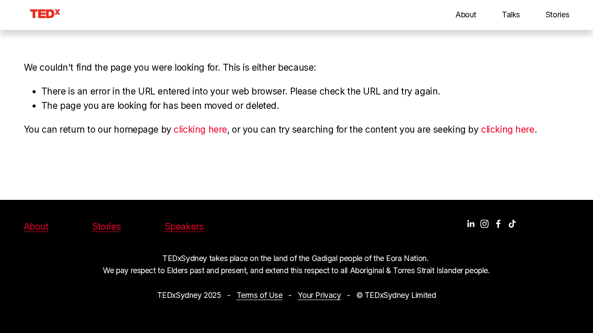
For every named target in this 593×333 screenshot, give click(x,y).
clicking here (200, 129)
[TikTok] (512, 223)
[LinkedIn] (470, 223)
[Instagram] (484, 223)
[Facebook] (498, 223)
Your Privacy (319, 295)
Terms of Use (260, 295)
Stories (558, 14)
